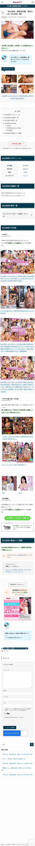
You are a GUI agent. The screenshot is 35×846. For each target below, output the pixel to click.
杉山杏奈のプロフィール (12, 114)
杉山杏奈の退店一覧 (11, 120)
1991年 (25, 169)
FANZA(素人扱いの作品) (14, 128)
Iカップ (25, 175)
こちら (13, 195)
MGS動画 (9, 130)
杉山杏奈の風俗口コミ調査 (13, 133)
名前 (5, 690)
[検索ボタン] (33, 2)
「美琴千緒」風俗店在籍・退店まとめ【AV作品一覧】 (17, 763)
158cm (26, 172)
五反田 (10, 648)
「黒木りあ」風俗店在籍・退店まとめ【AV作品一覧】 (17, 754)
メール (5, 696)
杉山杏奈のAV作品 (10, 123)
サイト (5, 703)
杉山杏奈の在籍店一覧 (12, 117)
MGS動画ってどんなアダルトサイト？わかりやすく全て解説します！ (22, 527)
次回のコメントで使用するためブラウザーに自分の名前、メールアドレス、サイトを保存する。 (18, 709)
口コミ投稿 (18, 555)
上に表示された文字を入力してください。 (14, 717)
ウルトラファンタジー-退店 (21, 648)
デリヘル (6, 651)
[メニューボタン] (2, 2)
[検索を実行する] (32, 744)
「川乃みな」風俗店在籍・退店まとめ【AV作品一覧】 (17, 774)
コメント (6, 670)
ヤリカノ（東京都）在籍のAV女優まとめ (13, 759)
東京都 (5, 648)
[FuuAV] (17, 2)
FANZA (9, 125)
